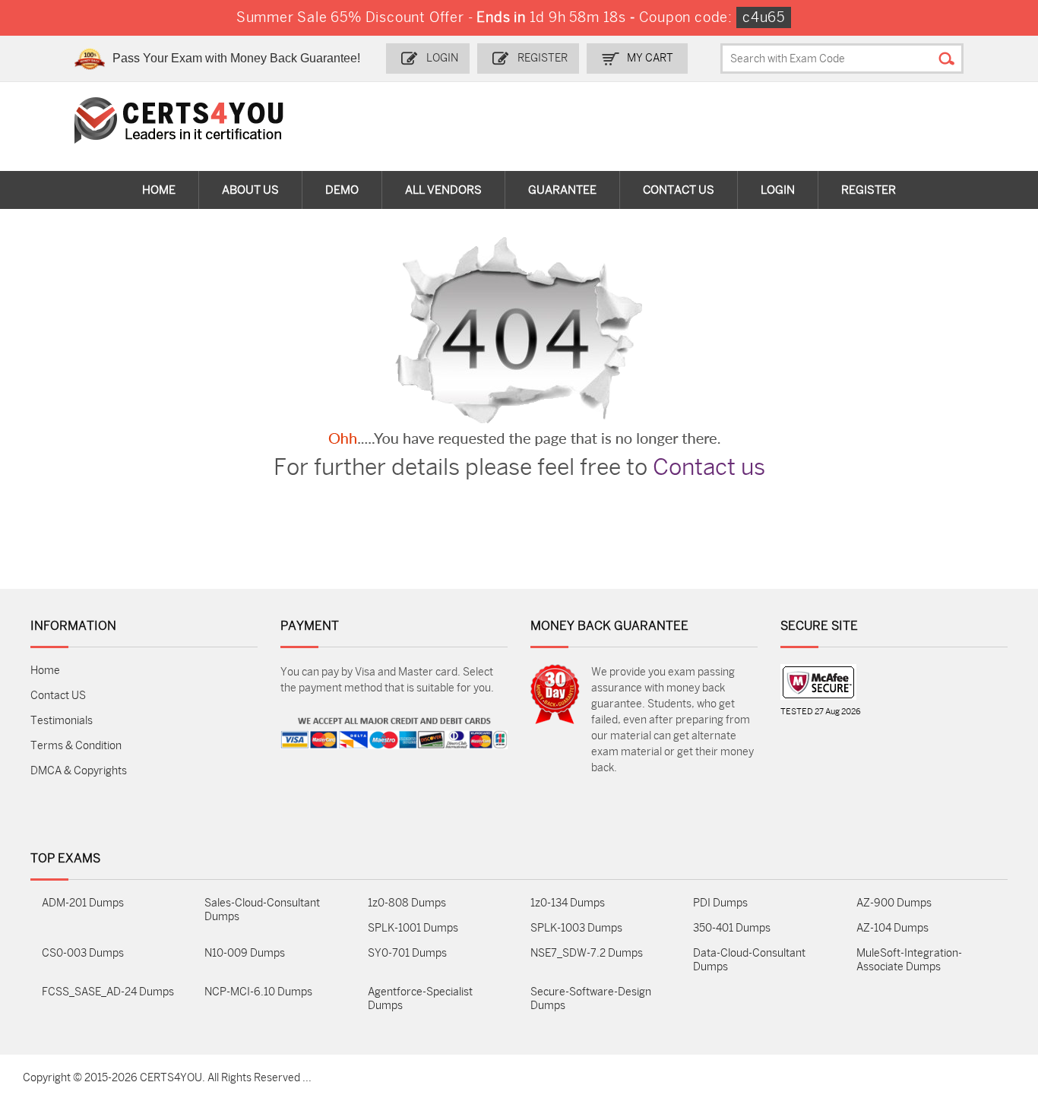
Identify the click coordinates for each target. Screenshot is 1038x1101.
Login (442, 58)
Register (542, 58)
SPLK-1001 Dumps (413, 928)
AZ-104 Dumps (892, 928)
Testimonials (61, 720)
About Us (250, 190)
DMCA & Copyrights (78, 771)
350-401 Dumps (732, 928)
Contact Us (678, 190)
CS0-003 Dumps (83, 953)
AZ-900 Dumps (894, 903)
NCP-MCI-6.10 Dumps (258, 992)
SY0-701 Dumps (407, 953)
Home (159, 190)
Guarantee (562, 190)
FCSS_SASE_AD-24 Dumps (108, 992)
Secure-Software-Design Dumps (590, 998)
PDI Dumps (720, 903)
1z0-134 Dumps (567, 903)
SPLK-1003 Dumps (576, 928)
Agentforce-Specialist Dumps (420, 998)
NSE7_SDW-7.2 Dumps (586, 953)
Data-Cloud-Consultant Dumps (749, 960)
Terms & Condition (76, 745)
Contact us (709, 467)
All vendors (443, 190)
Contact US (58, 695)
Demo (342, 190)
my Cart (650, 58)
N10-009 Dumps (244, 953)
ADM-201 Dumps (83, 903)
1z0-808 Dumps (407, 903)
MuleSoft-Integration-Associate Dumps (909, 960)
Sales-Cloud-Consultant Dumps (262, 909)
